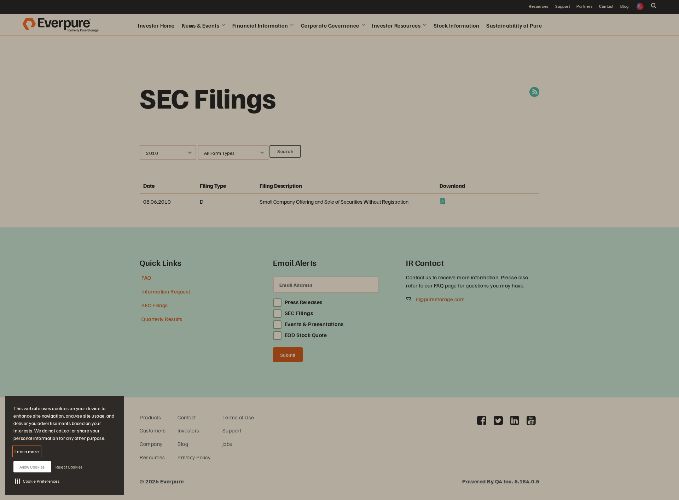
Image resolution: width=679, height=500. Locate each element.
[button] (37, 481)
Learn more (26, 451)
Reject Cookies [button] (69, 467)
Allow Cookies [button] (32, 467)
